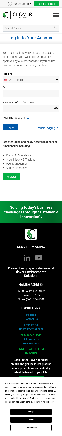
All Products (31, 339)
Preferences (31, 427)
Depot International (31, 329)
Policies (31, 315)
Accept (31, 412)
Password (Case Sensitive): (19, 102)
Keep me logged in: (14, 117)
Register (11, 176)
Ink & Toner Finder (31, 335)
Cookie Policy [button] (29, 398)
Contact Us (31, 319)
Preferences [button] (47, 402)
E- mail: (7, 87)
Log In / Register (46, 3)
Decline (31, 420)
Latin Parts (31, 325)
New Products (31, 343)
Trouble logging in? (47, 128)
